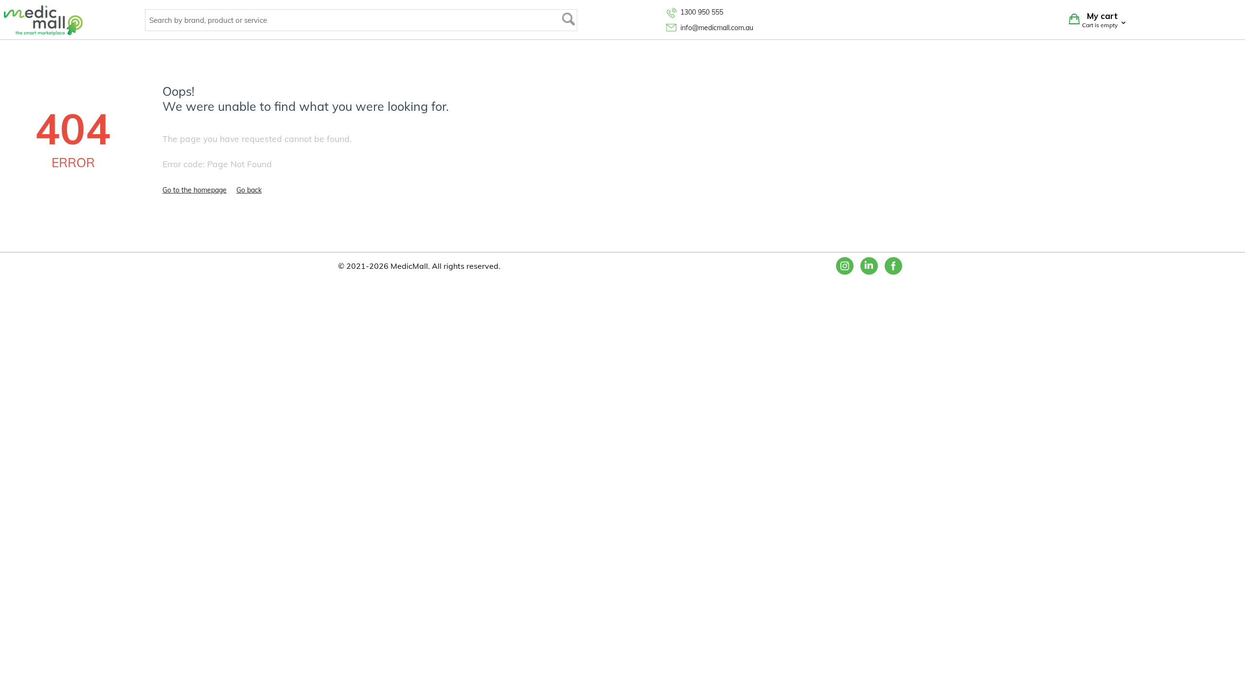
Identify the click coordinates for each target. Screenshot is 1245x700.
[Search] (568, 20)
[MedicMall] (43, 20)
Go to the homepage (194, 190)
